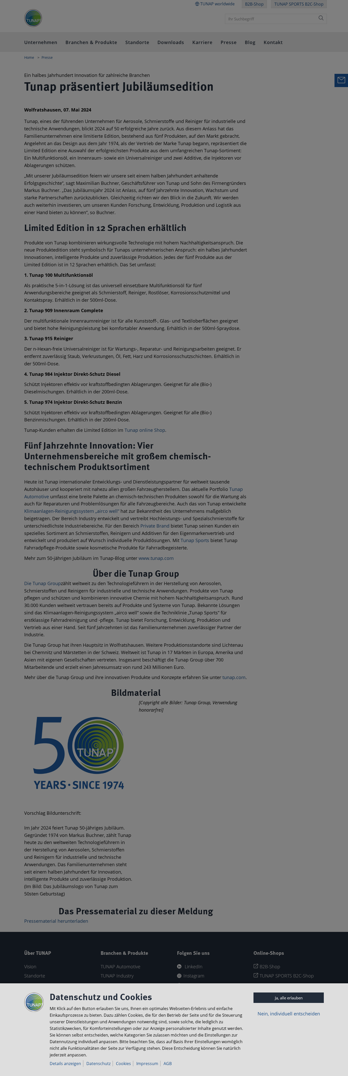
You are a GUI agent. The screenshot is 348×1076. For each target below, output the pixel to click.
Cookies (123, 1063)
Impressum (147, 1063)
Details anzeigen (65, 1063)
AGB (168, 1063)
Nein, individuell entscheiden (289, 1014)
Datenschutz (98, 1063)
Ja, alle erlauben (289, 997)
